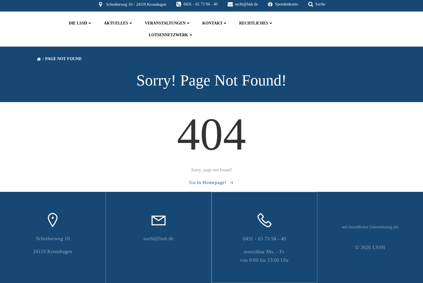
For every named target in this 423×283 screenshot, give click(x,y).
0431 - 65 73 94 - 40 (264, 239)
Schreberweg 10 (53, 238)
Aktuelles (116, 23)
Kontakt (212, 23)
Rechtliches (253, 23)
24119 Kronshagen (52, 251)
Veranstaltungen (165, 23)
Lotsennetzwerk (168, 35)
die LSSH (78, 23)
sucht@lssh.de (158, 238)
